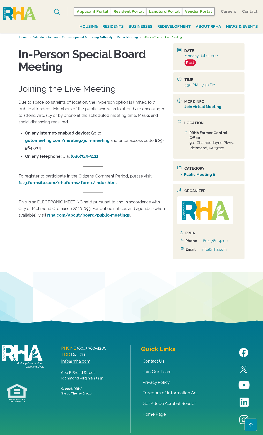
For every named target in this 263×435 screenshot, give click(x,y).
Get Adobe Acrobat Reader (169, 403)
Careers (228, 11)
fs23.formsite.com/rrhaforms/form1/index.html (67, 182)
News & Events (242, 26)
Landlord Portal (164, 11)
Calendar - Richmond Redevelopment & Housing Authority (72, 37)
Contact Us (154, 361)
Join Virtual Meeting (203, 106)
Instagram (244, 420)
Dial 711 (78, 354)
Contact (249, 11)
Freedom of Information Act (170, 392)
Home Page (154, 414)
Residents (113, 26)
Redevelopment (174, 26)
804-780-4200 (215, 241)
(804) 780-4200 (91, 348)
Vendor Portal (198, 11)
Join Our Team (157, 371)
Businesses (140, 26)
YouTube (244, 385)
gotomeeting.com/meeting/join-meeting (67, 140)
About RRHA (208, 26)
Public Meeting (127, 37)
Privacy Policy (156, 382)
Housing (89, 26)
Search (57, 12)
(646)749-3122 (84, 156)
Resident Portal (129, 11)
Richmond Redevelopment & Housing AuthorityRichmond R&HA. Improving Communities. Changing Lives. (23, 356)
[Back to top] (251, 425)
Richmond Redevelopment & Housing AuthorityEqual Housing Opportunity (17, 393)
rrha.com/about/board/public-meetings (88, 215)
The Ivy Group (81, 393)
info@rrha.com (214, 249)
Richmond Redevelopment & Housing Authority (27, 13)
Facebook (244, 352)
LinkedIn (244, 402)
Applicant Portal (92, 11)
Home (23, 37)
